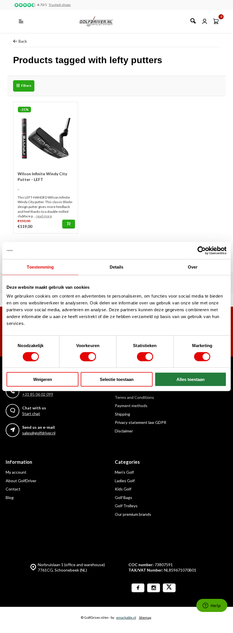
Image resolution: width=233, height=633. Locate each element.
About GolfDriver (21, 480)
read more (44, 216)
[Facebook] (138, 587)
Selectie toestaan (117, 379)
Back (22, 41)
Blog (10, 497)
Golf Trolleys (126, 505)
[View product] (68, 224)
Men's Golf (124, 472)
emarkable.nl (126, 617)
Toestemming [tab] (40, 266)
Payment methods (131, 405)
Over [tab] (192, 266)
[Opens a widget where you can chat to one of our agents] (211, 606)
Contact (13, 488)
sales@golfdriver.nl (38, 432)
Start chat (31, 413)
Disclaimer (124, 430)
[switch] (88, 356)
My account (16, 472)
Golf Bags (123, 497)
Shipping (122, 414)
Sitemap (145, 617)
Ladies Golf (125, 480)
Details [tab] (117, 266)
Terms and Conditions (134, 397)
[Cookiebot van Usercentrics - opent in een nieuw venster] (201, 250)
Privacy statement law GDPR (140, 422)
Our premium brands (133, 514)
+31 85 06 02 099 (37, 394)
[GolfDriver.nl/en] (102, 21)
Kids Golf (123, 488)
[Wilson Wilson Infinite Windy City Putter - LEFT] (45, 134)
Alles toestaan (190, 379)
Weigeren (42, 379)
